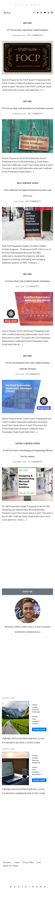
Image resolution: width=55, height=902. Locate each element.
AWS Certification (27, 183)
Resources (7, 862)
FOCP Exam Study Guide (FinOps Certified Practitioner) (27, 30)
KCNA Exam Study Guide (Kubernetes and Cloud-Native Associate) (27, 108)
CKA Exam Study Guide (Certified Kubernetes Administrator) (27, 281)
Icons (39, 862)
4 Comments (32, 286)
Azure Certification (27, 443)
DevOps (27, 23)
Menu (8, 13)
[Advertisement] (27, 556)
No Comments (35, 35)
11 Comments (35, 462)
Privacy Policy (28, 862)
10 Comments (32, 374)
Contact (17, 862)
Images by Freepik (10, 866)
